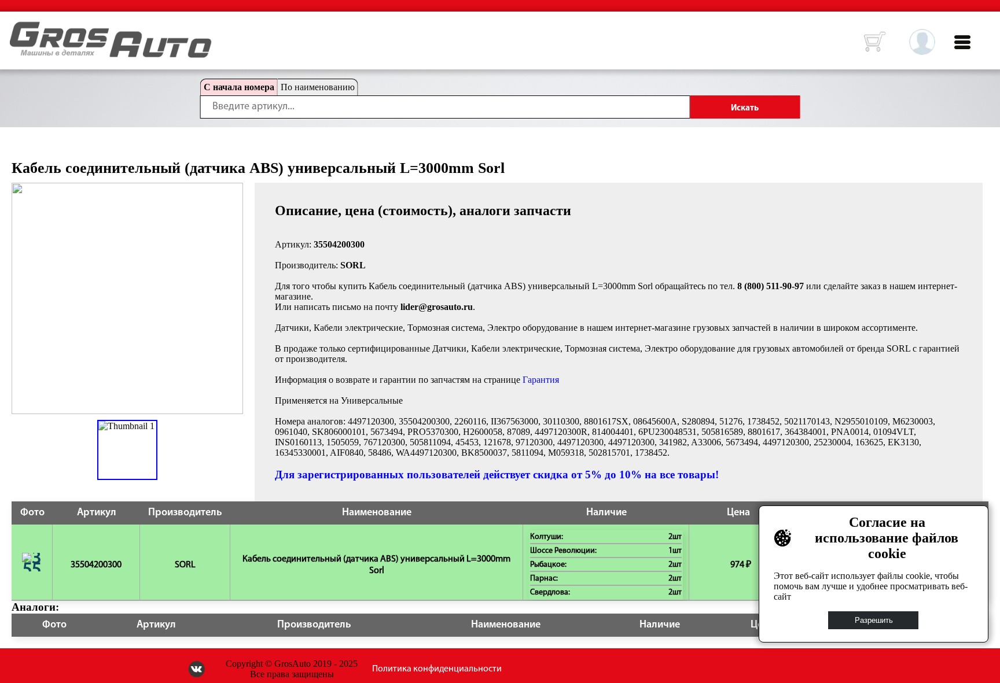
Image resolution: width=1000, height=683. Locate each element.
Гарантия (541, 380)
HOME (18, 29)
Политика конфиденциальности (437, 669)
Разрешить (874, 620)
